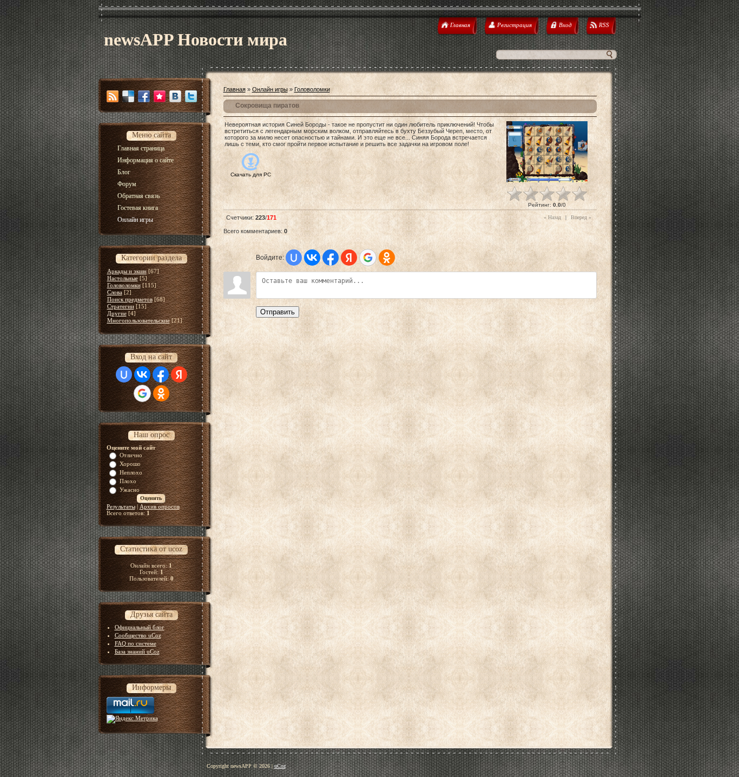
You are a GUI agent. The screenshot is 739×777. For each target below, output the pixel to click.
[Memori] (160, 96)
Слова (114, 292)
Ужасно (130, 489)
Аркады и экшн (127, 271)
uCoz (280, 766)
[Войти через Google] (142, 393)
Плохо (128, 481)
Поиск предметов (130, 299)
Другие (117, 313)
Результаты (121, 506)
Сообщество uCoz (138, 635)
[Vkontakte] (175, 96)
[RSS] (112, 96)
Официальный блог (139, 627)
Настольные (122, 278)
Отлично (131, 455)
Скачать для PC (250, 174)
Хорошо (130, 463)
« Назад (552, 217)
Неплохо (131, 472)
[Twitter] (191, 96)
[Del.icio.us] (128, 96)
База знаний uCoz (137, 651)
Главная (234, 89)
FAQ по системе (135, 643)
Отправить (277, 312)
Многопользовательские (138, 320)
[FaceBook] (144, 96)
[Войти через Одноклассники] (161, 393)
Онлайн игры (270, 89)
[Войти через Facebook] (161, 374)
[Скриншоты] (547, 151)
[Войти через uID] (124, 374)
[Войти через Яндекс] (179, 374)
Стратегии (120, 306)
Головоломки (124, 285)
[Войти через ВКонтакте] (142, 374)
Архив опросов (160, 506)
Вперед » (581, 217)
